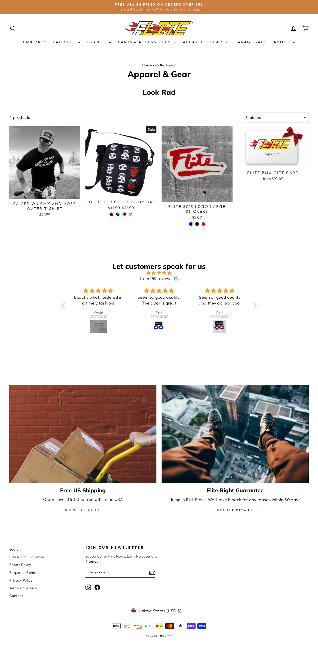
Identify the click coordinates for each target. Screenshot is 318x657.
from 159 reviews (156, 278)
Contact (16, 595)
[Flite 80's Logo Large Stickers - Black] (197, 224)
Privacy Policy (21, 580)
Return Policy (20, 564)
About (282, 42)
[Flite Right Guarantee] (235, 434)
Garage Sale (250, 42)
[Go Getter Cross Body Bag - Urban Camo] (130, 214)
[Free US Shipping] (82, 434)
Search (15, 549)
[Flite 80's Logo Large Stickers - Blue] (191, 224)
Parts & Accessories (145, 42)
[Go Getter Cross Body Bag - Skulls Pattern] (124, 214)
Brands (97, 42)
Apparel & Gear (203, 42)
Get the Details (235, 510)
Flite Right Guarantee (26, 557)
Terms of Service (23, 588)
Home (147, 65)
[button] (64, 305)
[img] (159, 273)
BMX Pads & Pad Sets (50, 42)
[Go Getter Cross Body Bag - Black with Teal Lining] (118, 214)
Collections (164, 65)
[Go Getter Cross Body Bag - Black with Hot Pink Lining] (111, 214)
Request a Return (23, 572)
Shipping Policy (83, 510)
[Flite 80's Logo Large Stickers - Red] (203, 224)
